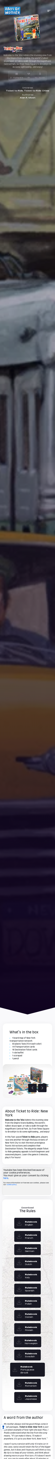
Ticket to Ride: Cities (36, 90)
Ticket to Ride (14, 90)
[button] (49, 11)
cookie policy (11, 1184)
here (5, 1178)
